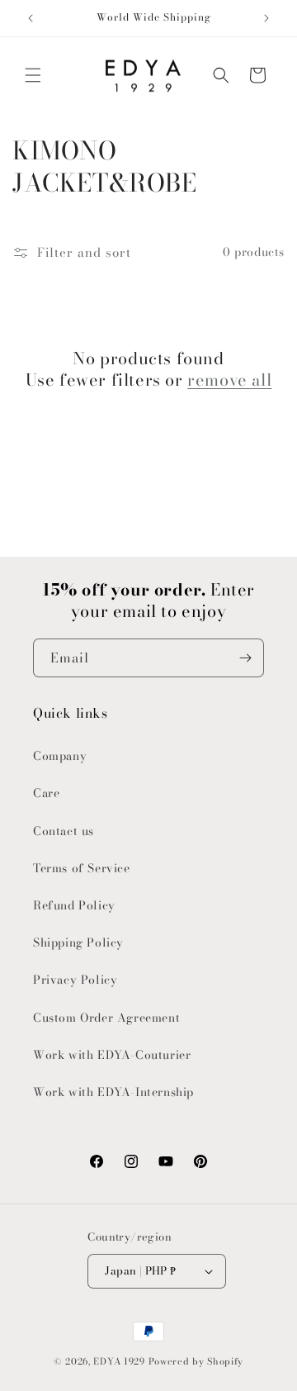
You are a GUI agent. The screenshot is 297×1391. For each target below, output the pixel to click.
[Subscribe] (245, 658)
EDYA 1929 (118, 1361)
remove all (229, 380)
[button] (33, 75)
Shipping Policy (78, 942)
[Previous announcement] (30, 18)
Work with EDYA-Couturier (112, 1055)
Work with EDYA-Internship (113, 1092)
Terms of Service (81, 868)
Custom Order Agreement (106, 1018)
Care (46, 793)
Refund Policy (74, 905)
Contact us (63, 831)
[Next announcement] (266, 18)
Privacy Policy (75, 980)
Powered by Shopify (196, 1361)
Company (60, 756)
